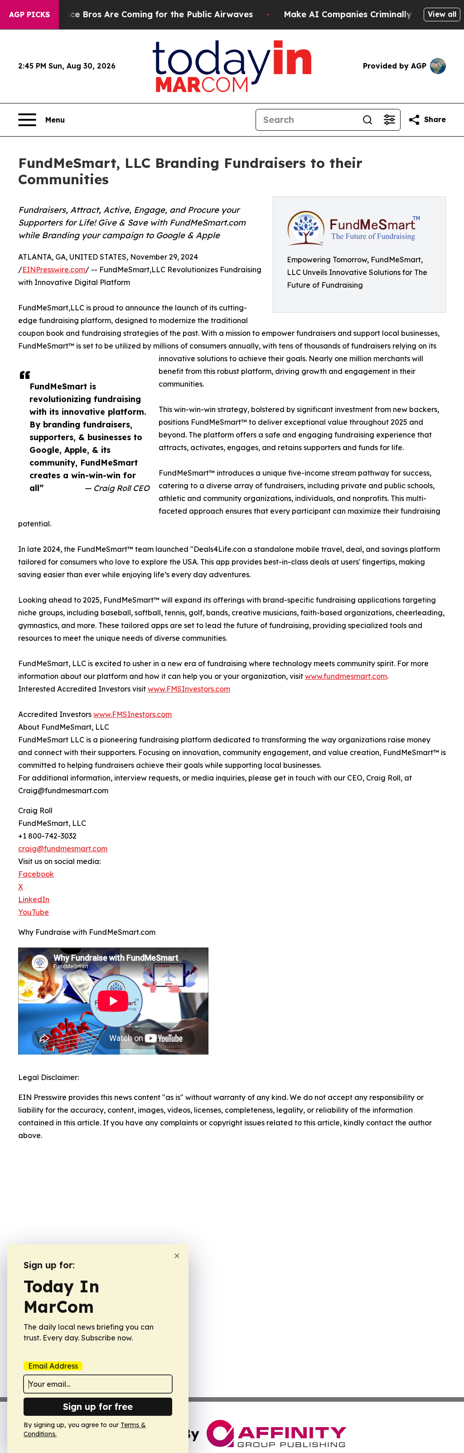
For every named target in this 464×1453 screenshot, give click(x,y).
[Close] (177, 1256)
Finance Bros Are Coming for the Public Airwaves (150, 14)
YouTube (33, 912)
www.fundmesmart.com (346, 676)
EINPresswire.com (53, 269)
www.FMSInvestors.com (189, 688)
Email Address (53, 1365)
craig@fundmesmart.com (62, 848)
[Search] (367, 119)
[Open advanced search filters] (389, 119)
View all (442, 14)
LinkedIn (33, 899)
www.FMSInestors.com (132, 714)
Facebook (36, 874)
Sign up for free (98, 1406)
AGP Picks (29, 14)
